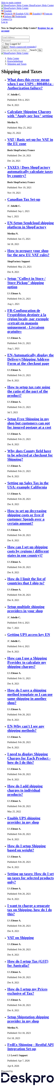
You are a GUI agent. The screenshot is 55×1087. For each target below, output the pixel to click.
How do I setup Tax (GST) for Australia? (27, 963)
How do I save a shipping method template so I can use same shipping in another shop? (30, 696)
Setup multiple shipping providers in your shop (25, 609)
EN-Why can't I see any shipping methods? (25, 728)
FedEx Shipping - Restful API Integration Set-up (30, 1047)
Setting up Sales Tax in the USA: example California (28, 485)
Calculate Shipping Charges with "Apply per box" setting (30, 114)
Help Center (13, 58)
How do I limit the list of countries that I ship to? (26, 581)
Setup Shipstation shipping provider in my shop (28, 1019)
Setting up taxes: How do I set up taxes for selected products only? (30, 878)
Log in (4, 22)
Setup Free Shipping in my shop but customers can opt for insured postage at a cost (29, 423)
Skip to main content (11, 2)
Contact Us (6, 19)
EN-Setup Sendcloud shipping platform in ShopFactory (30, 225)
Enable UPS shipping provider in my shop (23, 820)
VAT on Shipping (20, 938)
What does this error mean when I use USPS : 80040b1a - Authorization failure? (30, 84)
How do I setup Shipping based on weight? (26, 848)
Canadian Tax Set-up (23, 199)
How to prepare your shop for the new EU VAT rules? (28, 253)
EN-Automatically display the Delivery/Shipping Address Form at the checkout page (30, 359)
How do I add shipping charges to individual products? (25, 790)
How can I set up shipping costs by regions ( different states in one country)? (28, 551)
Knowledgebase (15, 61)
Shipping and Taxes (16, 64)
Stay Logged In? (13, 44)
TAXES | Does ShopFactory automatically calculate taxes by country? (30, 171)
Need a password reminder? (23, 46)
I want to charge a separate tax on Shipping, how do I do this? (29, 910)
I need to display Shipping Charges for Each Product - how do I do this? (29, 758)
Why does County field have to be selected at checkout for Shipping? (30, 455)
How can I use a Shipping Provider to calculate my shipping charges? (27, 662)
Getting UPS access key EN (28, 634)
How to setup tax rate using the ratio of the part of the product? (28, 391)
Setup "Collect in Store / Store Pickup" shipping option (26, 283)
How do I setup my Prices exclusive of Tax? (27, 991)
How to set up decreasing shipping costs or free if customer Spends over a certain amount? (26, 517)
